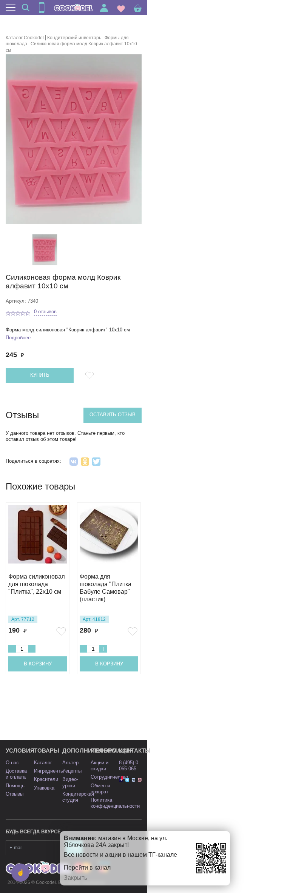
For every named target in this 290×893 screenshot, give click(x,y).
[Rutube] (121, 779)
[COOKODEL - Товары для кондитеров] (73, 7)
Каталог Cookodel (25, 37)
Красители (46, 779)
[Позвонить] (41, 7)
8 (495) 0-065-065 (129, 765)
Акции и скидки (99, 765)
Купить (39, 375)
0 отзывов (45, 311)
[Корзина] (138, 8)
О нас (12, 762)
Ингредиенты (49, 771)
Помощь (15, 785)
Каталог (43, 762)
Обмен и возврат (100, 788)
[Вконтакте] (134, 779)
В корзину (38, 664)
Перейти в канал (87, 867)
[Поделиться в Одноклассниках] (85, 461)
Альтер (70, 762)
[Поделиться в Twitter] (96, 461)
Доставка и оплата (16, 774)
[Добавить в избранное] (90, 375)
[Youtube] (140, 779)
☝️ (20, 872)
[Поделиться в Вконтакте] (74, 461)
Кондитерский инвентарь (74, 37)
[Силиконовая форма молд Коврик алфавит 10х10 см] (44, 249)
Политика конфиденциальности (115, 803)
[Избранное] (121, 8)
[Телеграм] (127, 779)
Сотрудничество (109, 777)
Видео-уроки (70, 782)
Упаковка (44, 788)
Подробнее (18, 337)
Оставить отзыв (112, 414)
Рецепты (72, 771)
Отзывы (14, 794)
